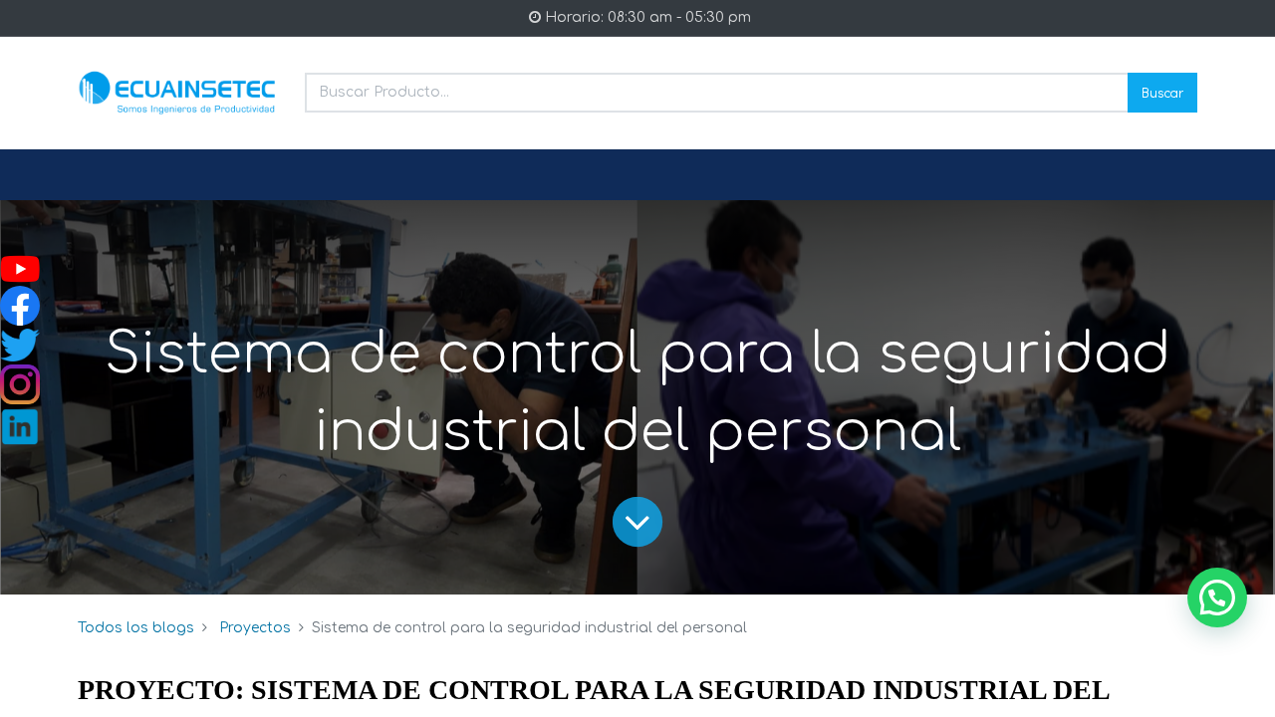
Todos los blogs (136, 627)
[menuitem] (125, 175)
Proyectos (255, 627)
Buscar (1162, 92)
